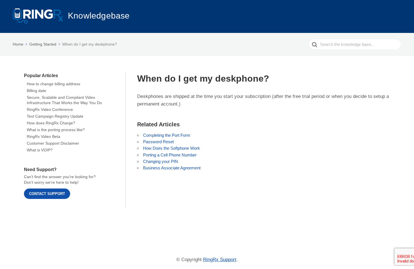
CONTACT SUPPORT (47, 194)
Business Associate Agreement (172, 167)
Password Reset (158, 141)
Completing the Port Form (166, 135)
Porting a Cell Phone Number (170, 155)
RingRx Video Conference (50, 109)
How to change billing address (53, 84)
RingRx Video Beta (43, 136)
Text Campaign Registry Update (55, 116)
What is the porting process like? (56, 129)
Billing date (36, 90)
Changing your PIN (160, 161)
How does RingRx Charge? (51, 123)
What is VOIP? (40, 150)
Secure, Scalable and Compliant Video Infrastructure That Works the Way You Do (64, 100)
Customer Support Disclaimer (53, 143)
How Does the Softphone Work (171, 148)
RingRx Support (219, 259)
